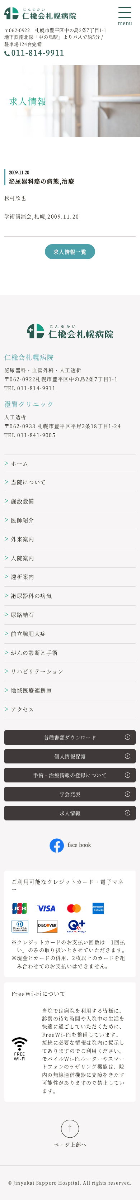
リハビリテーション (34, 671)
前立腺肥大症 (25, 633)
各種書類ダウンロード (70, 737)
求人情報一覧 (70, 251)
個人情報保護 (70, 756)
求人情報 (70, 812)
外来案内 (19, 539)
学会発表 (70, 793)
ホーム (16, 463)
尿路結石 (19, 614)
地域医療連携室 (28, 690)
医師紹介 (19, 520)
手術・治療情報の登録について (70, 774)
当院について (25, 482)
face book (79, 844)
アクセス (19, 709)
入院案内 (19, 558)
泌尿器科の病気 (28, 595)
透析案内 (19, 576)
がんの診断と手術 (31, 652)
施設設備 (19, 501)
